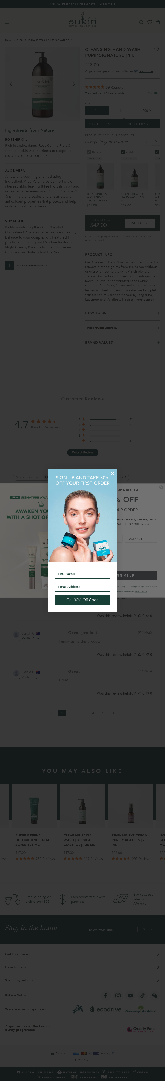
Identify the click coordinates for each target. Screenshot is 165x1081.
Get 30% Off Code (82, 600)
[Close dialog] (112, 473)
